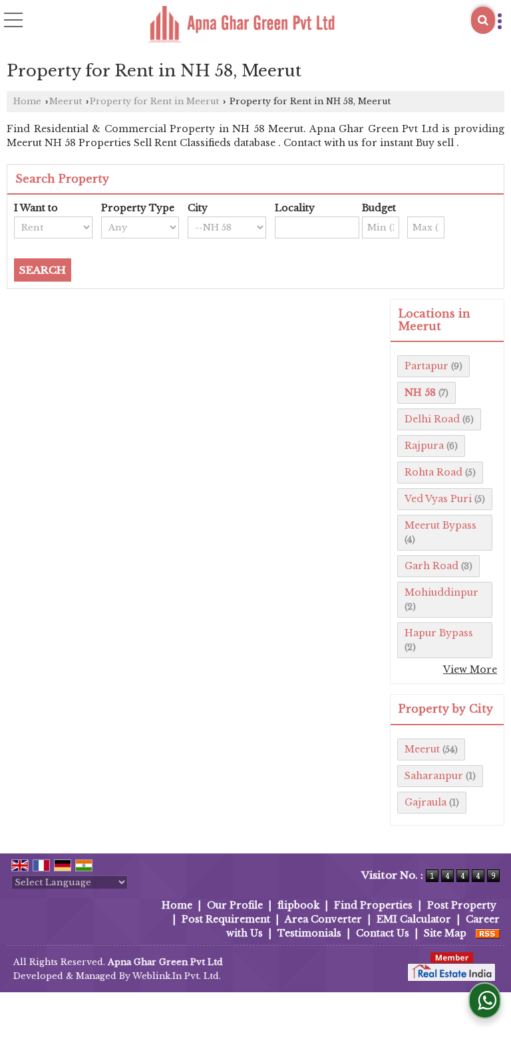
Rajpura (424, 446)
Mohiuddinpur (441, 592)
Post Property (461, 905)
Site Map (445, 933)
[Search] (483, 20)
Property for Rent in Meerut (154, 101)
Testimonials (309, 933)
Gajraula (425, 802)
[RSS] (488, 933)
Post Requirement (226, 919)
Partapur (426, 366)
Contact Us (382, 933)
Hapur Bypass (439, 633)
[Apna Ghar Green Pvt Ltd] (241, 25)
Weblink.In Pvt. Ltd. (176, 976)
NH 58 (420, 392)
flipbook (298, 905)
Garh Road (431, 566)
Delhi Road (432, 419)
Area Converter (323, 919)
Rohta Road (433, 472)
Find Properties (373, 905)
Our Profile (235, 905)
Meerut (65, 101)
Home (27, 101)
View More (470, 669)
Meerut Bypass (440, 525)
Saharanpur (434, 776)
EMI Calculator (414, 919)
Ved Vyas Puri (438, 499)
